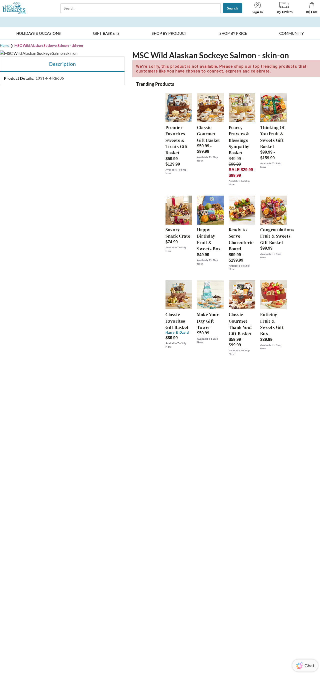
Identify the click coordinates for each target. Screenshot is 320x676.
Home (4, 45)
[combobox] (141, 8)
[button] (38, 33)
